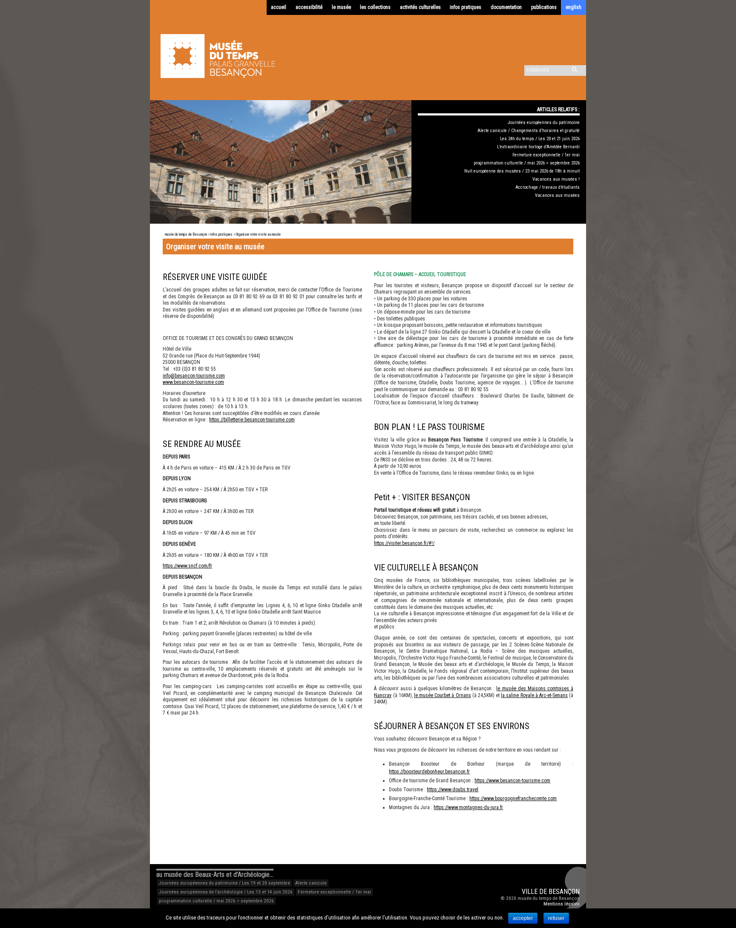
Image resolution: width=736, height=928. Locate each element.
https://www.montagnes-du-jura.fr (468, 807)
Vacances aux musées (557, 195)
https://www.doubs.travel (452, 790)
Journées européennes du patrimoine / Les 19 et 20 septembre (224, 883)
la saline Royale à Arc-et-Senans (534, 695)
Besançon (564, 892)
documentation (506, 7)
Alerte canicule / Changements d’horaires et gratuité (528, 130)
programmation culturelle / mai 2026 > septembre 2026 (527, 163)
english (573, 7)
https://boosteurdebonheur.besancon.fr (429, 772)
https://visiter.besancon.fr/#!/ (404, 543)
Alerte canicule (311, 883)
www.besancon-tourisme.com (193, 382)
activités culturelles (420, 7)
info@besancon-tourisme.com (194, 376)
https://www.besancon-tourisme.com (512, 781)
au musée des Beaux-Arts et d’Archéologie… (214, 874)
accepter (523, 918)
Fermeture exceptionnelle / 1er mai (546, 155)
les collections (375, 7)
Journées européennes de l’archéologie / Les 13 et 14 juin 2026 (226, 892)
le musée (341, 7)
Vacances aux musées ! (556, 179)
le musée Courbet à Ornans (442, 695)
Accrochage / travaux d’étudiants (547, 187)
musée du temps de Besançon (186, 234)
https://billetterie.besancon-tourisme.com (252, 420)
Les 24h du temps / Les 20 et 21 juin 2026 (540, 138)
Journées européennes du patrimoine (544, 122)
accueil (278, 7)
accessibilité (309, 7)
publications (544, 7)
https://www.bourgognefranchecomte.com (513, 798)
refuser (556, 918)
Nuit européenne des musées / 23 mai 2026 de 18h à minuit (522, 171)
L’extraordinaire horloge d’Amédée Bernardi (538, 147)
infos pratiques (465, 7)
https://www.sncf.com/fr (187, 566)
